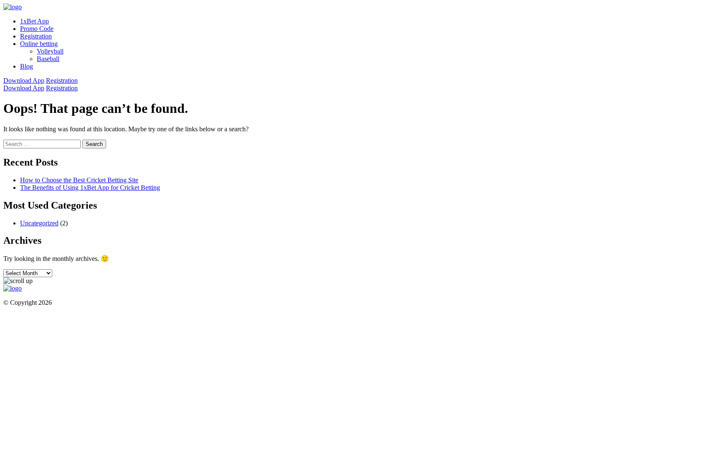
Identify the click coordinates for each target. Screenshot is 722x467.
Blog (26, 66)
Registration (36, 36)
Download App (23, 80)
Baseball (48, 58)
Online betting (39, 43)
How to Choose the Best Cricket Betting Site (79, 180)
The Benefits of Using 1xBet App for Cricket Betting (90, 187)
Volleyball (50, 51)
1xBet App (34, 21)
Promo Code (36, 28)
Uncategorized (39, 223)
